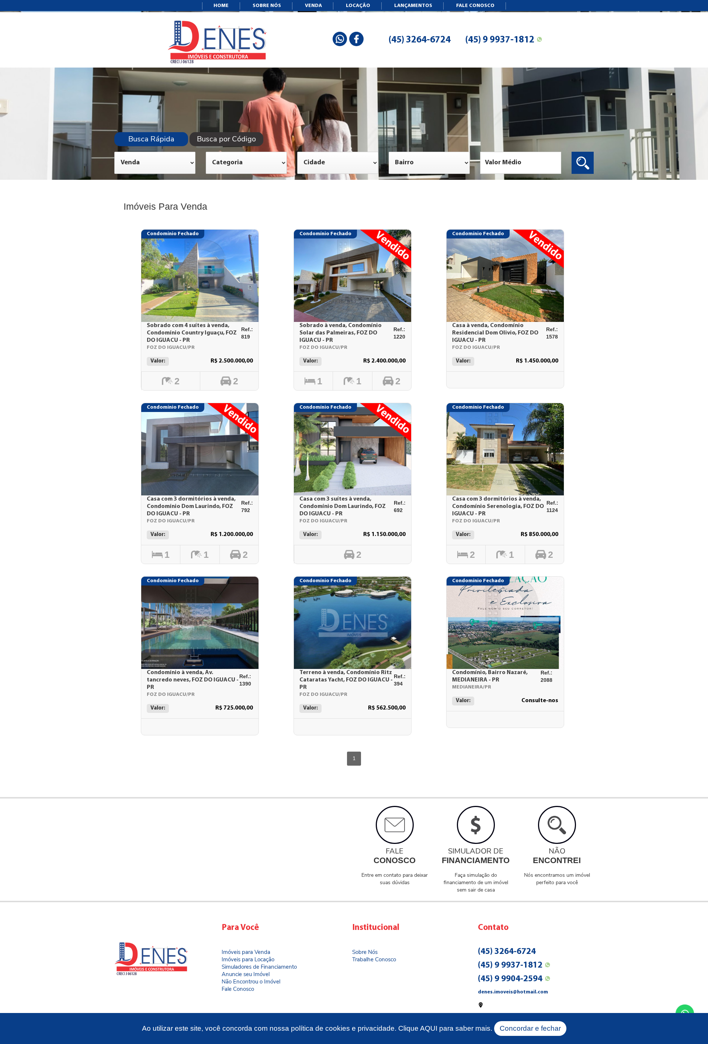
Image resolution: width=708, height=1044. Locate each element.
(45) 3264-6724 (420, 40)
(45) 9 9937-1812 (499, 40)
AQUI (428, 1028)
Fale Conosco (238, 989)
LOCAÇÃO (358, 5)
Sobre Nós (365, 952)
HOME (221, 5)
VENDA (313, 5)
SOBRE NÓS (267, 5)
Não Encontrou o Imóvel (251, 981)
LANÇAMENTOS (413, 5)
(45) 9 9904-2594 (510, 979)
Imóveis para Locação (248, 959)
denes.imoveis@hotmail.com (513, 992)
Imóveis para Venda (246, 952)
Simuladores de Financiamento (259, 967)
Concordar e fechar (530, 1028)
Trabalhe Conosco (374, 959)
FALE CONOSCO (475, 5)
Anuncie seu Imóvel (246, 974)
